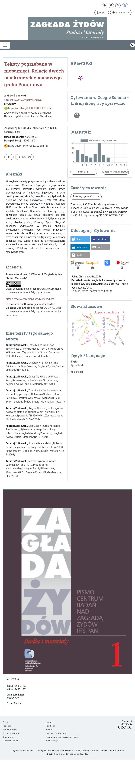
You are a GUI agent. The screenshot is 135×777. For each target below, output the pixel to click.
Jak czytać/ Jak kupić (56, 733)
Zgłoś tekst (76, 371)
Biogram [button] (9, 103)
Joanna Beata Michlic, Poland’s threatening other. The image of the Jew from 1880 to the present (34, 447)
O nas (5, 722)
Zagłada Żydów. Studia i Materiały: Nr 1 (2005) (31, 384)
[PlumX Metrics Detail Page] (80, 78)
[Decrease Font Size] (118, 5)
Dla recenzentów (10, 740)
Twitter (49, 729)
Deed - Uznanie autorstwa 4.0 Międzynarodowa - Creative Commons (34, 311)
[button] (80, 239)
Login (102, 12)
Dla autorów (8, 737)
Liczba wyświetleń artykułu (116, 172)
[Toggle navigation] (5, 45)
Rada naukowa (10, 729)
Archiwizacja (52, 740)
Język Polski (121, 12)
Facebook (50, 726)
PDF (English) (24, 157)
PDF (9, 157)
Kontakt (49, 722)
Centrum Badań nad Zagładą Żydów (71, 754)
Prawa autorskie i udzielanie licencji (62, 737)
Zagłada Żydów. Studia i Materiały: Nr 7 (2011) (39, 401)
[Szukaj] (132, 45)
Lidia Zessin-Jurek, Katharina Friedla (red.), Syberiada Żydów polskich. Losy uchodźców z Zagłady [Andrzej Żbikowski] (33, 429)
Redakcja (7, 726)
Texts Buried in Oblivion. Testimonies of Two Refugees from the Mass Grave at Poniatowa (34, 349)
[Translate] (125, 5)
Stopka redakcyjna (11, 733)
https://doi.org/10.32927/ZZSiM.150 (28, 145)
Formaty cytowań (83, 196)
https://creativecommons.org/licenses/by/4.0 (31, 299)
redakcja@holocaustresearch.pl (24, 100)
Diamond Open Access (19, 307)
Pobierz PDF (84, 172)
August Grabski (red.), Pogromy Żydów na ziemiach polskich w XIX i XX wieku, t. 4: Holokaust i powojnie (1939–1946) (34, 412)
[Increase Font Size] (111, 5)
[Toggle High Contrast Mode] (104, 5)
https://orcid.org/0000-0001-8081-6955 (30, 108)
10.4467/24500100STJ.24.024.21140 (91, 291)
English (74, 361)
